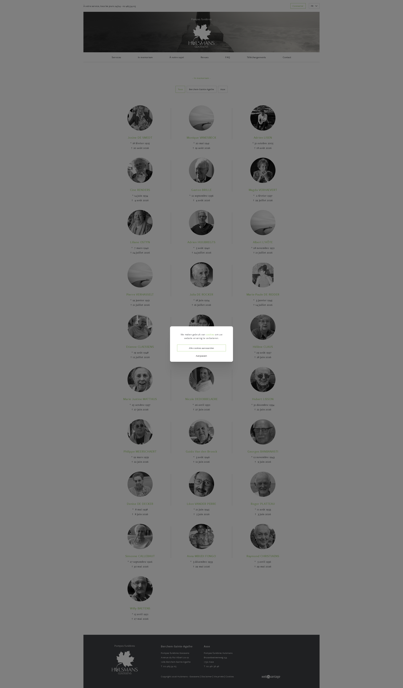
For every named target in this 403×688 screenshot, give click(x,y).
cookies (210, 334)
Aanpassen (201, 355)
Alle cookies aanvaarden (201, 348)
